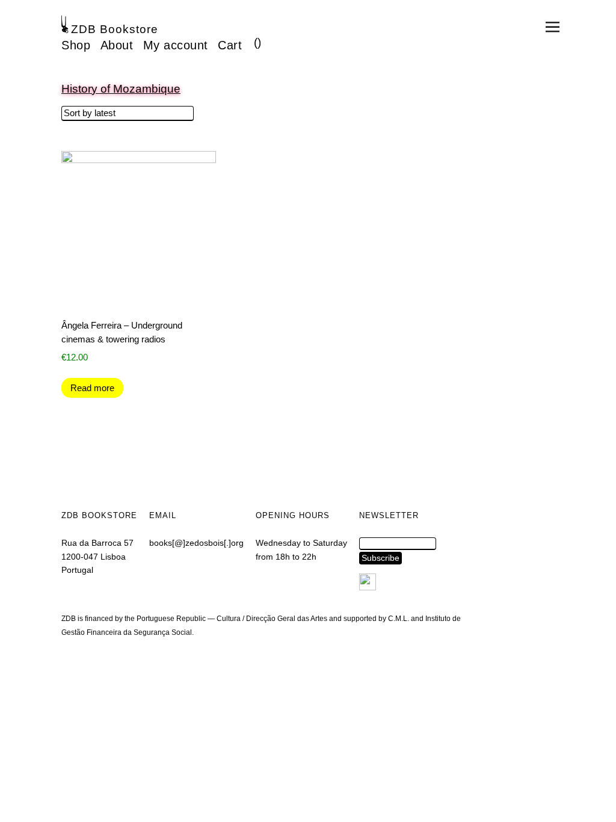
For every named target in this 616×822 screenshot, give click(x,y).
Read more (92, 388)
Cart (230, 45)
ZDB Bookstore (114, 29)
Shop (75, 45)
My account (175, 45)
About (117, 45)
